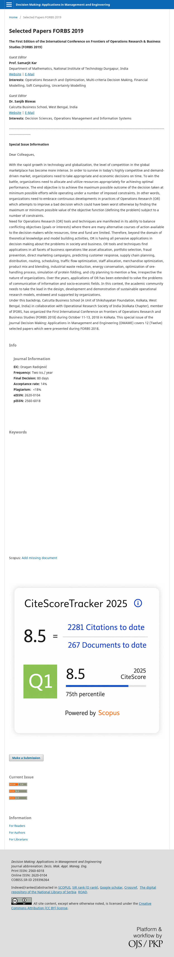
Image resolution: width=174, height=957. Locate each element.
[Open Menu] (9, 4)
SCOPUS (64, 887)
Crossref (130, 887)
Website (15, 74)
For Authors (17, 832)
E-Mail (29, 74)
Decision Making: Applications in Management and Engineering (63, 4)
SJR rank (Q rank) (85, 887)
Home (13, 17)
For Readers (17, 826)
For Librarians (18, 839)
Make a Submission (26, 758)
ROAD (82, 892)
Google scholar (111, 887)
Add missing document (39, 558)
